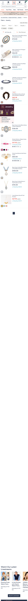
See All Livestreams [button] (14, 595)
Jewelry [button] (4, 28)
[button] (3, 3)
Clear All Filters (23, 22)
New (14, 9)
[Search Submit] (25, 6)
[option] (14, 13)
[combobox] (12, 6)
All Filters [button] (8, 32)
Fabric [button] (11, 28)
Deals (2, 9)
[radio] (2, 46)
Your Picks (8, 9)
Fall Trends (20, 9)
